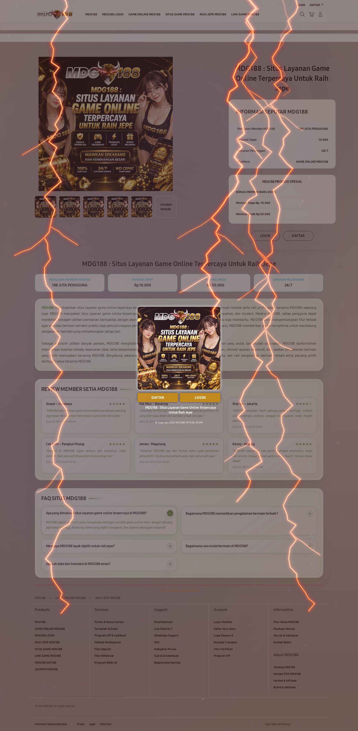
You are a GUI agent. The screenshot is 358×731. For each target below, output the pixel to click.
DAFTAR (157, 397)
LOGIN (200, 397)
